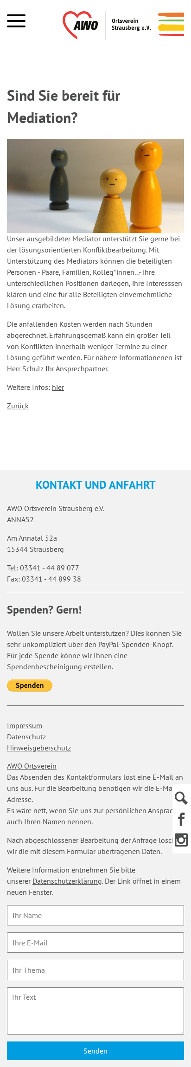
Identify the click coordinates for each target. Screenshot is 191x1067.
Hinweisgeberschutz (39, 747)
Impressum (24, 725)
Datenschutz (26, 736)
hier (58, 387)
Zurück (18, 405)
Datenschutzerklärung (67, 881)
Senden (95, 1050)
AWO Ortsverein (32, 765)
